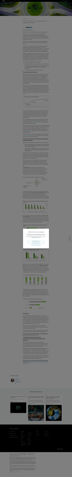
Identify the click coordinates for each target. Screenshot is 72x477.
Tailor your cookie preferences (36, 245)
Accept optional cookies (36, 241)
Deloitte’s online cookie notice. (36, 237)
